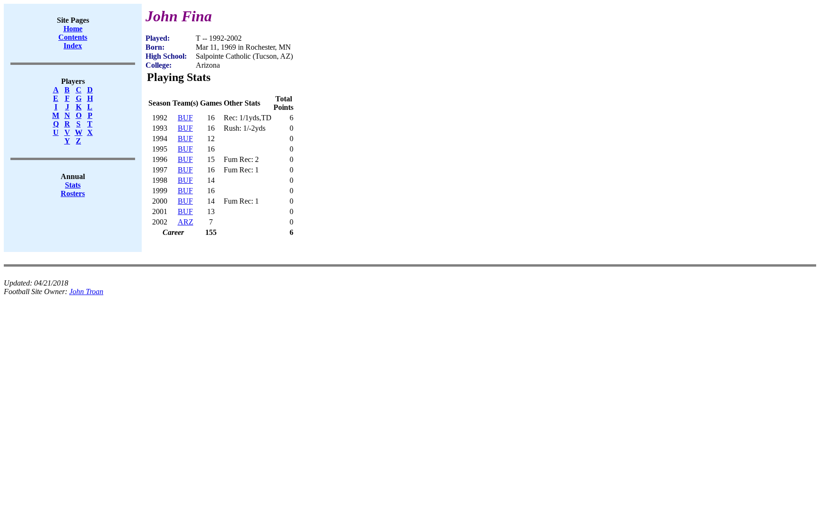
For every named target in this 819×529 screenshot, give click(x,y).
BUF (185, 118)
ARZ (185, 222)
